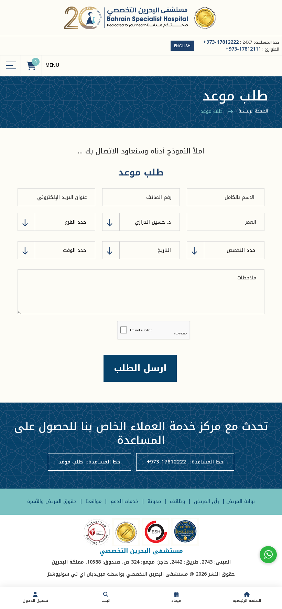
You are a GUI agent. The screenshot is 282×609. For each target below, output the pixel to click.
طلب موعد (70, 462)
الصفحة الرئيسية (253, 111)
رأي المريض (206, 501)
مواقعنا (92, 501)
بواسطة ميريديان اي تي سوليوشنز (85, 574)
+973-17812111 (243, 49)
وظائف (176, 501)
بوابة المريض (240, 501)
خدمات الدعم (124, 501)
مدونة (153, 501)
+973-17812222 (221, 42)
